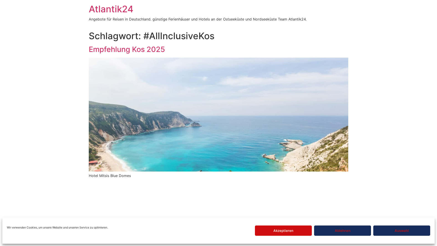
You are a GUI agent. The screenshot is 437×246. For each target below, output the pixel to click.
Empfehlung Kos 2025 (127, 49)
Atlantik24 (111, 9)
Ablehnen (343, 230)
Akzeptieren (283, 230)
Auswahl (402, 230)
